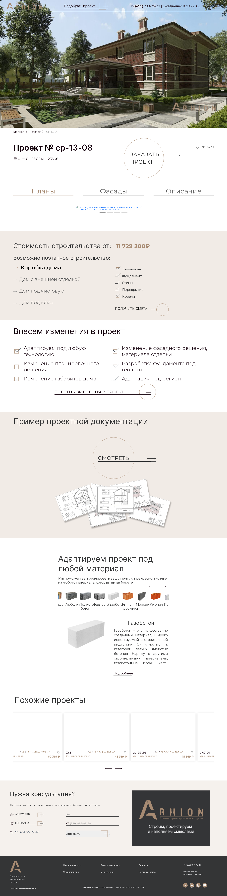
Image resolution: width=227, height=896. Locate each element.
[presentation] (152, 586)
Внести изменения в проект (89, 392)
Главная (18, 131)
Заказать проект (144, 158)
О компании (107, 872)
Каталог (35, 131)
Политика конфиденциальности (23, 888)
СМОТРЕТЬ (113, 458)
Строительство (71, 872)
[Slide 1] (105, 123)
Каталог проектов (110, 865)
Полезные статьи (147, 872)
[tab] (63, 267)
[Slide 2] (113, 123)
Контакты (143, 865)
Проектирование (72, 865)
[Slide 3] (122, 123)
